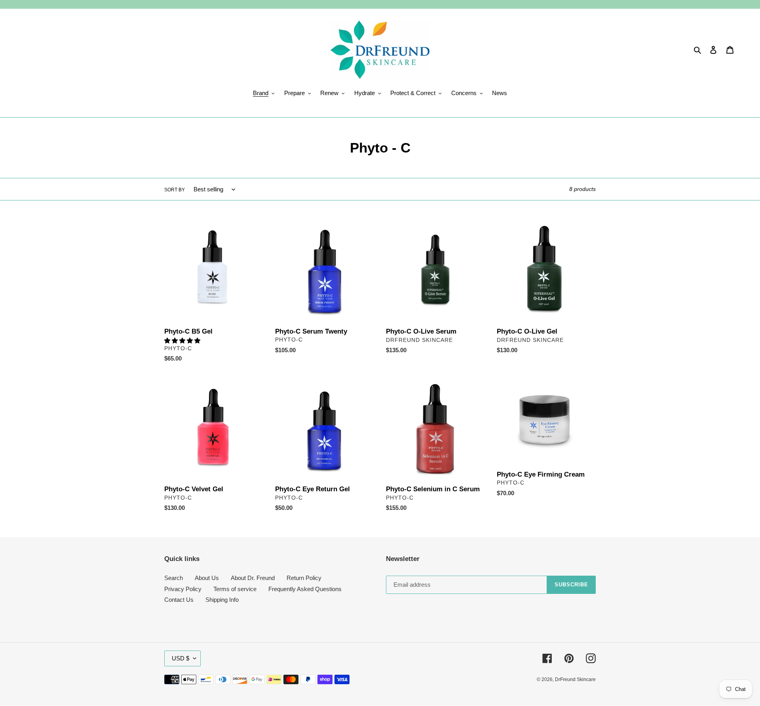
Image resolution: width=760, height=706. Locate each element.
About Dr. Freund (253, 577)
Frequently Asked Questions (305, 589)
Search (173, 577)
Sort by (174, 190)
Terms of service (234, 589)
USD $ (180, 658)
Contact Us (179, 599)
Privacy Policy (182, 589)
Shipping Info (222, 599)
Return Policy (304, 577)
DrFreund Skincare (575, 679)
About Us (207, 577)
